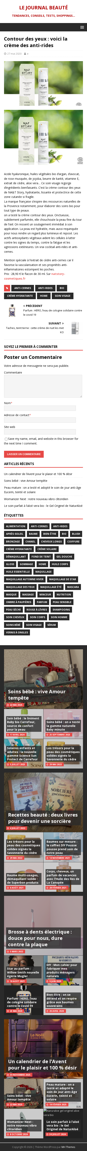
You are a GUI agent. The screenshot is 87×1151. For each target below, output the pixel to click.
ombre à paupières (18, 602)
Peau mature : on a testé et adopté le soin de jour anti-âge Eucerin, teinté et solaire (62, 1092)
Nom (7, 403)
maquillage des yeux (20, 587)
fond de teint (41, 556)
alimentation (15, 526)
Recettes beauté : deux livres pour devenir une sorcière (43, 817)
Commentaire (13, 372)
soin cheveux (15, 617)
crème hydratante (20, 296)
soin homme (59, 617)
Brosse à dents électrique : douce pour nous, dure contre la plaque (40, 938)
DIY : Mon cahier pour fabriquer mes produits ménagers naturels (62, 970)
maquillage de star (62, 579)
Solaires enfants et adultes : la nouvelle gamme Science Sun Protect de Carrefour (22, 753)
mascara (73, 587)
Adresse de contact (16, 415)
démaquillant (16, 556)
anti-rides (45, 288)
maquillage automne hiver (25, 579)
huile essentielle (18, 571)
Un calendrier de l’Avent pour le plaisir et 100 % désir (38, 474)
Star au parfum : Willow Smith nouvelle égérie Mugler (23, 972)
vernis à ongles (17, 632)
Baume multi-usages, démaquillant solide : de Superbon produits (22, 878)
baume (33, 534)
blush (76, 534)
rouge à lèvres (37, 609)
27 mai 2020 (14, 53)
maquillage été (51, 587)
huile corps (60, 564)
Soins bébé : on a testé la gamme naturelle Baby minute (63, 725)
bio (62, 288)
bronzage (13, 541)
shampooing (61, 609)
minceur (45, 594)
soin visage (62, 296)
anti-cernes (22, 288)
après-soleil (14, 534)
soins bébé (13, 625)
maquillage (43, 571)
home (44, 296)
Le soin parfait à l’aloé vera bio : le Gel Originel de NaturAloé (43, 506)
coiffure (73, 541)
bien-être (49, 534)
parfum (42, 602)
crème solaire (47, 549)
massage (28, 594)
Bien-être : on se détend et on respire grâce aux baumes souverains (62, 1000)
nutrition (64, 594)
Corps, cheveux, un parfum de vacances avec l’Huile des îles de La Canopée (63, 876)
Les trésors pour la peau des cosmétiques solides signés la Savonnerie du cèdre (63, 753)
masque (11, 594)
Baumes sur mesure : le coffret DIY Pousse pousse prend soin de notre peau (62, 847)
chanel (30, 541)
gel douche (64, 556)
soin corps (37, 617)
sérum (51, 625)
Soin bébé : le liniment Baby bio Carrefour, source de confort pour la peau (23, 723)
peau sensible (62, 602)
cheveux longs (51, 541)
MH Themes (68, 1147)
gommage (26, 564)
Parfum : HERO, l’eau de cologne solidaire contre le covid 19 (22, 1002)
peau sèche (13, 609)
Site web (9, 427)
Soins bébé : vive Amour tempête (25, 481)
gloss (10, 564)
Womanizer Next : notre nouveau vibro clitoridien (36, 499)
